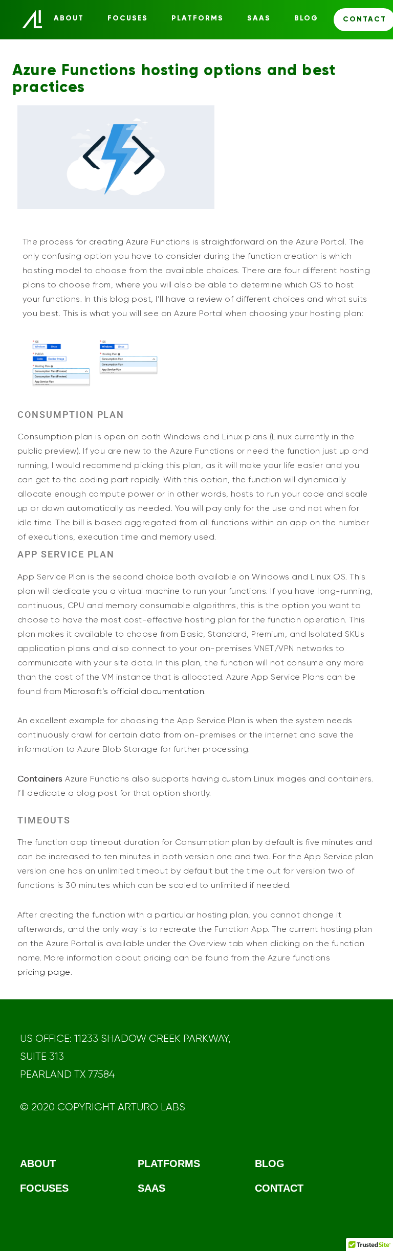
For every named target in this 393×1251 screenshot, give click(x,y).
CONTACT (279, 1188)
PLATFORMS (197, 18)
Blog (306, 18)
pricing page (44, 972)
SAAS (259, 18)
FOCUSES (127, 18)
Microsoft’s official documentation (134, 691)
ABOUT (69, 18)
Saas (151, 1188)
